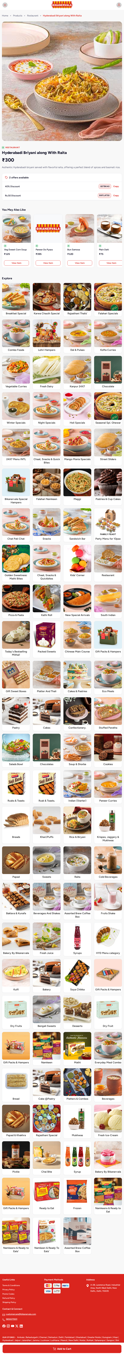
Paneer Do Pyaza (44, 249)
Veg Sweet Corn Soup (15, 249)
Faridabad (69, 1337)
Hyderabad (7, 1340)
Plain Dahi (104, 249)
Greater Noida (94, 1337)
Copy (116, 186)
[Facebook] (3, 1326)
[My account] (119, 5)
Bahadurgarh (32, 1337)
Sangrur (110, 1340)
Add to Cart (64, 1348)
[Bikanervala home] (62, 5)
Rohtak (90, 1340)
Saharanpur (100, 1340)
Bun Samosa (73, 249)
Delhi (61, 1337)
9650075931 (11, 1319)
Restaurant (32, 15)
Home (5, 15)
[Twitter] (16, 1326)
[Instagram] (8, 1326)
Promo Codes (8, 1294)
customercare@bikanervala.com (21, 1314)
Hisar (115, 1337)
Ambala (20, 1337)
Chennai (43, 1337)
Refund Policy (8, 1298)
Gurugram (107, 1337)
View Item (16, 263)
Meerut (64, 1340)
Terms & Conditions (11, 1285)
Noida (82, 1340)
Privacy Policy (8, 1289)
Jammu (35, 1340)
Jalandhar (26, 1340)
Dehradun (52, 1337)
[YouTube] (12, 1326)
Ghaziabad (81, 1337)
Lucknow (45, 1340)
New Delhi (73, 1340)
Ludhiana (55, 1340)
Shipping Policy (9, 1302)
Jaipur (17, 1340)
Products (17, 15)
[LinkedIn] (21, 1326)
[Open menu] (5, 5)
